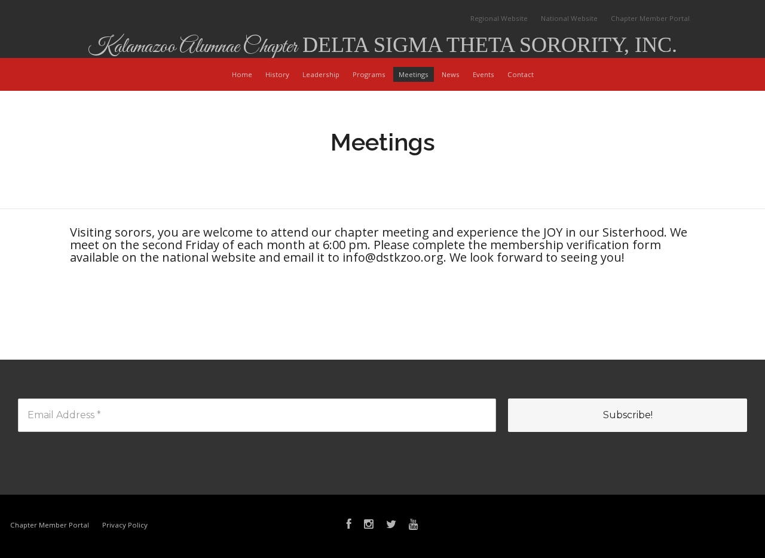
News (451, 74)
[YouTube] (413, 525)
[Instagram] (369, 525)
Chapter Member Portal (650, 18)
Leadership (320, 74)
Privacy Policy (125, 524)
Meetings (414, 74)
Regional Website (499, 18)
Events (483, 74)
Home (242, 74)
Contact (520, 74)
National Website (569, 18)
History (277, 74)
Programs (369, 74)
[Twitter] (391, 525)
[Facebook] (349, 525)
